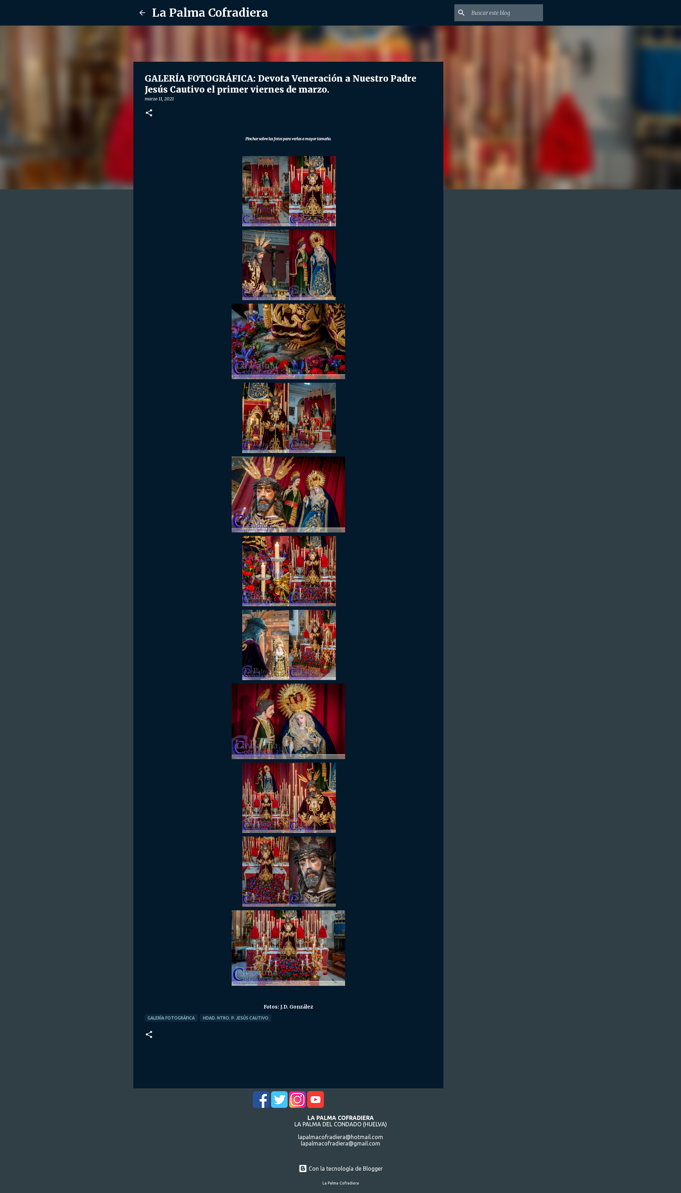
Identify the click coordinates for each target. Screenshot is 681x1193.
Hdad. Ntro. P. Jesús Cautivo (235, 1018)
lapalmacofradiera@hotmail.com (340, 1137)
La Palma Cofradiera (210, 13)
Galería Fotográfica (171, 1018)
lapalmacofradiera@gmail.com (340, 1143)
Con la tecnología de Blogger (345, 1168)
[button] (149, 113)
